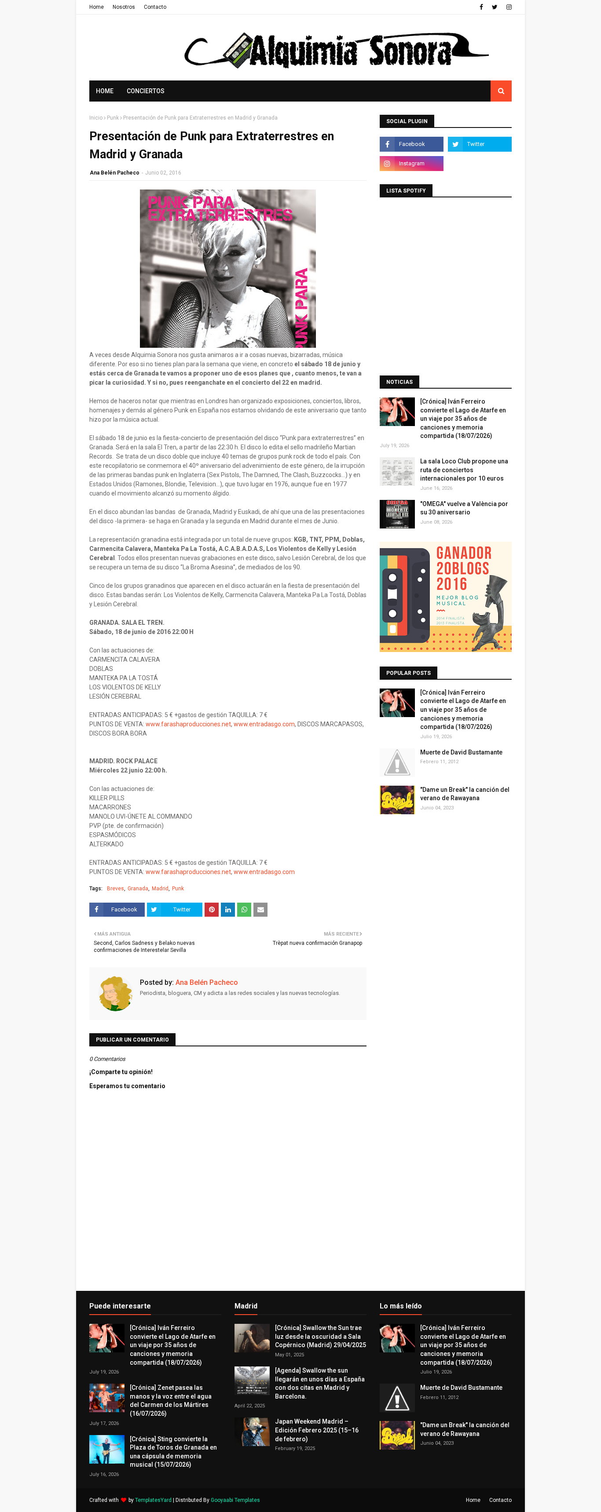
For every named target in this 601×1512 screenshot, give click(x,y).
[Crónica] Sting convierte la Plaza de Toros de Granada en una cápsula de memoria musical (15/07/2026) (173, 1451)
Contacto (155, 7)
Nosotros (124, 7)
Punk (113, 118)
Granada (138, 888)
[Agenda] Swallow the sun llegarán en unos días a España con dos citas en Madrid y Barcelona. (320, 1383)
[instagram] (508, 7)
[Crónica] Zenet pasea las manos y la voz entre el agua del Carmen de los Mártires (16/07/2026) (171, 1400)
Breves (115, 888)
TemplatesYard (153, 1500)
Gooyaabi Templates (235, 1500)
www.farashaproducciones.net (188, 724)
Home (96, 7)
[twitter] (495, 7)
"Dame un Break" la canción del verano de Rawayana (464, 794)
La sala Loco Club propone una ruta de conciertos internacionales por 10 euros (464, 470)
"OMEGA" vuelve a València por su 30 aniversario (464, 508)
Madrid (160, 888)
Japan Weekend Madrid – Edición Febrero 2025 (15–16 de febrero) (317, 1430)
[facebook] (481, 7)
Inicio (96, 118)
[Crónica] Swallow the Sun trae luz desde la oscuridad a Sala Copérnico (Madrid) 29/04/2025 (320, 1336)
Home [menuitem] (105, 91)
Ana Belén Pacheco (114, 173)
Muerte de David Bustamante (461, 752)
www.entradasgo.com (264, 724)
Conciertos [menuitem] (146, 91)
